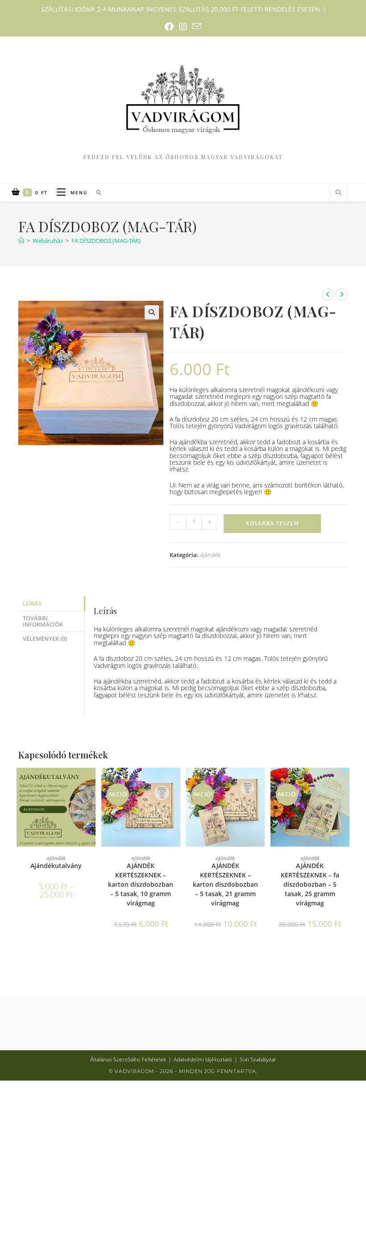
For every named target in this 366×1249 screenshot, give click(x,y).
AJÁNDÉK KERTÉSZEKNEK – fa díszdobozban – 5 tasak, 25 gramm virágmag (310, 884)
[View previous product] (327, 294)
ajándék (210, 555)
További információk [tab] (43, 621)
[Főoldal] (21, 241)
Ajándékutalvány (56, 865)
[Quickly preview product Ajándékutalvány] (91, 783)
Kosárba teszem (272, 523)
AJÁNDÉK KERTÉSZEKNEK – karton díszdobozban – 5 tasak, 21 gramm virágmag (225, 884)
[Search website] (338, 193)
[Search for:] (96, 192)
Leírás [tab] (32, 603)
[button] (152, 312)
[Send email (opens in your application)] (197, 26)
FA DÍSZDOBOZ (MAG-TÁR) (106, 241)
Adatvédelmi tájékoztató (203, 1059)
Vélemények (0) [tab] (45, 639)
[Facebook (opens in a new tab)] (169, 27)
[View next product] (341, 294)
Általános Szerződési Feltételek (128, 1059)
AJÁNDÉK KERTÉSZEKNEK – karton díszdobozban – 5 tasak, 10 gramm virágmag (140, 884)
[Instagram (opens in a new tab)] (183, 27)
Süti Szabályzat (258, 1059)
